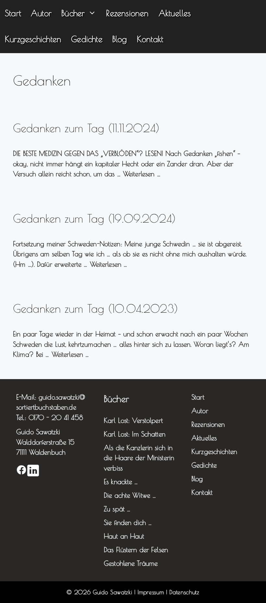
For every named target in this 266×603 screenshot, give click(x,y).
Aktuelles (175, 13)
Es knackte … (121, 481)
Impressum (151, 592)
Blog (119, 39)
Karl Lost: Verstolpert (133, 420)
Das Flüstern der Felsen (136, 549)
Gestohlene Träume (131, 563)
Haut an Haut (124, 536)
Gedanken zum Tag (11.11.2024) (86, 127)
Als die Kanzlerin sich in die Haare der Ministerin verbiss (139, 458)
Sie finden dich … (128, 522)
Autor (41, 13)
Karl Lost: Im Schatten (134, 434)
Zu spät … (117, 509)
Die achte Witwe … (130, 495)
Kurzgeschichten (33, 39)
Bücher (73, 13)
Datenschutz (184, 592)
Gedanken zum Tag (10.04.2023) (95, 308)
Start (13, 13)
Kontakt (150, 39)
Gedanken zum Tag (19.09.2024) (94, 218)
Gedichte (87, 39)
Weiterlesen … (142, 174)
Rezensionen (127, 13)
